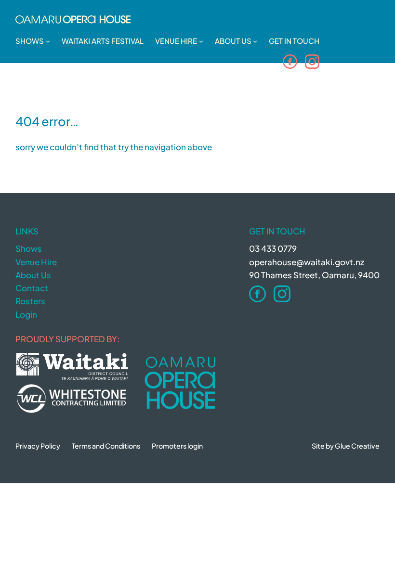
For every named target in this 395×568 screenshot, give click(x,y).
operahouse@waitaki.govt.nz (306, 262)
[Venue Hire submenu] (201, 41)
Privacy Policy (37, 445)
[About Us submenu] (255, 41)
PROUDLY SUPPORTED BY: (67, 339)
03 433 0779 (273, 248)
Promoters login (177, 445)
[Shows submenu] (48, 41)
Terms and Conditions (106, 445)
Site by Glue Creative (346, 445)
